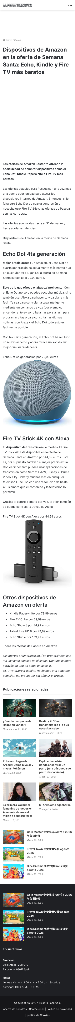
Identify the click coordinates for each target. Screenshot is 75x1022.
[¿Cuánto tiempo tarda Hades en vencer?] (19, 708)
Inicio (8, 40)
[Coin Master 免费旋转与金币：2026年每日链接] (13, 837)
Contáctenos (36, 1009)
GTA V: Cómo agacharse (55, 804)
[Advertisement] (37, 23)
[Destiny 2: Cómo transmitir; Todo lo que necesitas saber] (55, 708)
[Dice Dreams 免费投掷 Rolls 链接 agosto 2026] (13, 871)
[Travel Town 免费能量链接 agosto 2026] (13, 854)
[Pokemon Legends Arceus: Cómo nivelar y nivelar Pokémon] (19, 748)
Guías (17, 40)
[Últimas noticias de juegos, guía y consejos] (17, 5)
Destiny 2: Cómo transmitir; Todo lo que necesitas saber (54, 724)
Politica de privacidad (59, 1009)
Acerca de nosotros (15, 1009)
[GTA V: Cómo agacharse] (55, 791)
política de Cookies (38, 1015)
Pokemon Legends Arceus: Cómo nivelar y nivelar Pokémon (18, 765)
